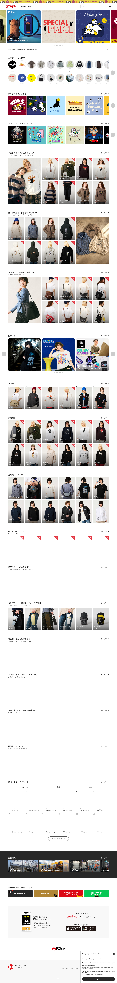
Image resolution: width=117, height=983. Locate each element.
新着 (58, 787)
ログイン (84, 6)
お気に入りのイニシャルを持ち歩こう (24, 710)
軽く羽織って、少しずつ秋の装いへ (23, 212)
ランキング (12, 383)
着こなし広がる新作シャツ (19, 639)
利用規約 (64, 968)
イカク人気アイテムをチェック (21, 153)
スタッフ (92, 787)
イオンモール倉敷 (84, 810)
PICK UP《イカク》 (16, 746)
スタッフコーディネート (18, 782)
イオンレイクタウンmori (35, 833)
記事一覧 (12, 336)
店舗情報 (12, 858)
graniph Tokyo (100, 833)
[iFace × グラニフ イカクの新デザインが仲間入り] (24, 42)
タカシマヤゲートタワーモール (34, 810)
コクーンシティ (100, 810)
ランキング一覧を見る (58, 838)
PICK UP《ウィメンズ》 (17, 531)
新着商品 (12, 418)
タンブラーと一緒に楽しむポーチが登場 (24, 603)
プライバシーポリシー (73, 968)
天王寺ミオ (15, 810)
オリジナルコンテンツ (17, 94)
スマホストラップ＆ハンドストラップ (24, 674)
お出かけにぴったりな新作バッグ (22, 272)
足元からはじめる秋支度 (18, 567)
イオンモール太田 (67, 810)
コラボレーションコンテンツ (20, 123)
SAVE (98, 979)
